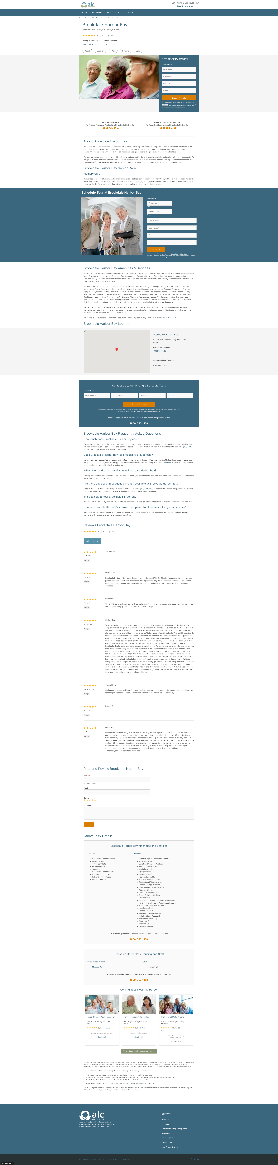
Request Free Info (179, 98)
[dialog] (7, 1163)
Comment (88, 805)
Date (149, 207)
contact (138, 1083)
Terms (94, 1126)
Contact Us (128, 12)
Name (87, 775)
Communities (96, 12)
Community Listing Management (174, 1129)
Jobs (117, 12)
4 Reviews (106, 1028)
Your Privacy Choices (170, 1147)
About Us (165, 1120)
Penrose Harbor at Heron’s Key (136, 1017)
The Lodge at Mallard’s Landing (174, 1017)
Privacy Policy (165, 104)
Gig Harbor (99, 18)
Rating (86, 798)
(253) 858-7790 (109, 44)
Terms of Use (189, 102)
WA (93, 18)
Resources (166, 1133)
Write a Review (92, 541)
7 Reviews (109, 36)
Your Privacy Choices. (104, 1126)
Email (86, 788)
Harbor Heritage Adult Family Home (102, 1017)
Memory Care (97, 967)
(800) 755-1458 (89, 44)
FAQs (113, 51)
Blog (109, 12)
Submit (89, 824)
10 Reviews (143, 1028)
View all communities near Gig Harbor (139, 1051)
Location (100, 51)
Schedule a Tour (156, 249)
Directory (88, 18)
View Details (102, 1037)
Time (149, 215)
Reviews (125, 51)
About (87, 51)
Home (84, 12)
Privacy (87, 1126)
